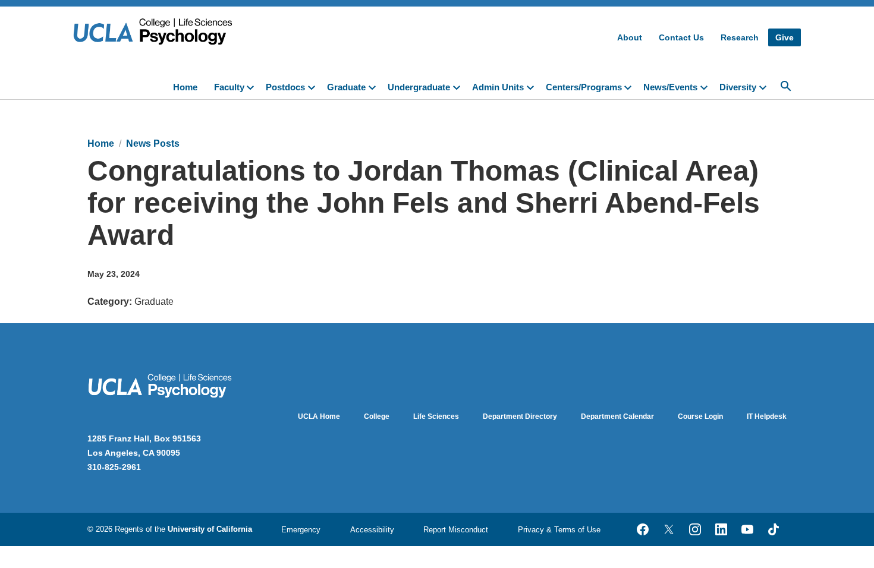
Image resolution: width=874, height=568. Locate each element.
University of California (210, 529)
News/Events (670, 87)
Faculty (229, 87)
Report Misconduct (455, 529)
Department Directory (520, 416)
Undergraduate (419, 87)
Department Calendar (617, 416)
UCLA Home (319, 416)
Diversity (737, 87)
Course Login (700, 416)
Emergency (300, 529)
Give (784, 37)
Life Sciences (436, 416)
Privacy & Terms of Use (559, 529)
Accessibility (372, 529)
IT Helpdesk (767, 416)
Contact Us (681, 37)
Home (185, 87)
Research (740, 37)
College (376, 416)
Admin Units (498, 87)
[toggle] (253, 86)
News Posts (153, 143)
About (629, 37)
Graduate (346, 87)
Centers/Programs (584, 87)
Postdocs (285, 87)
